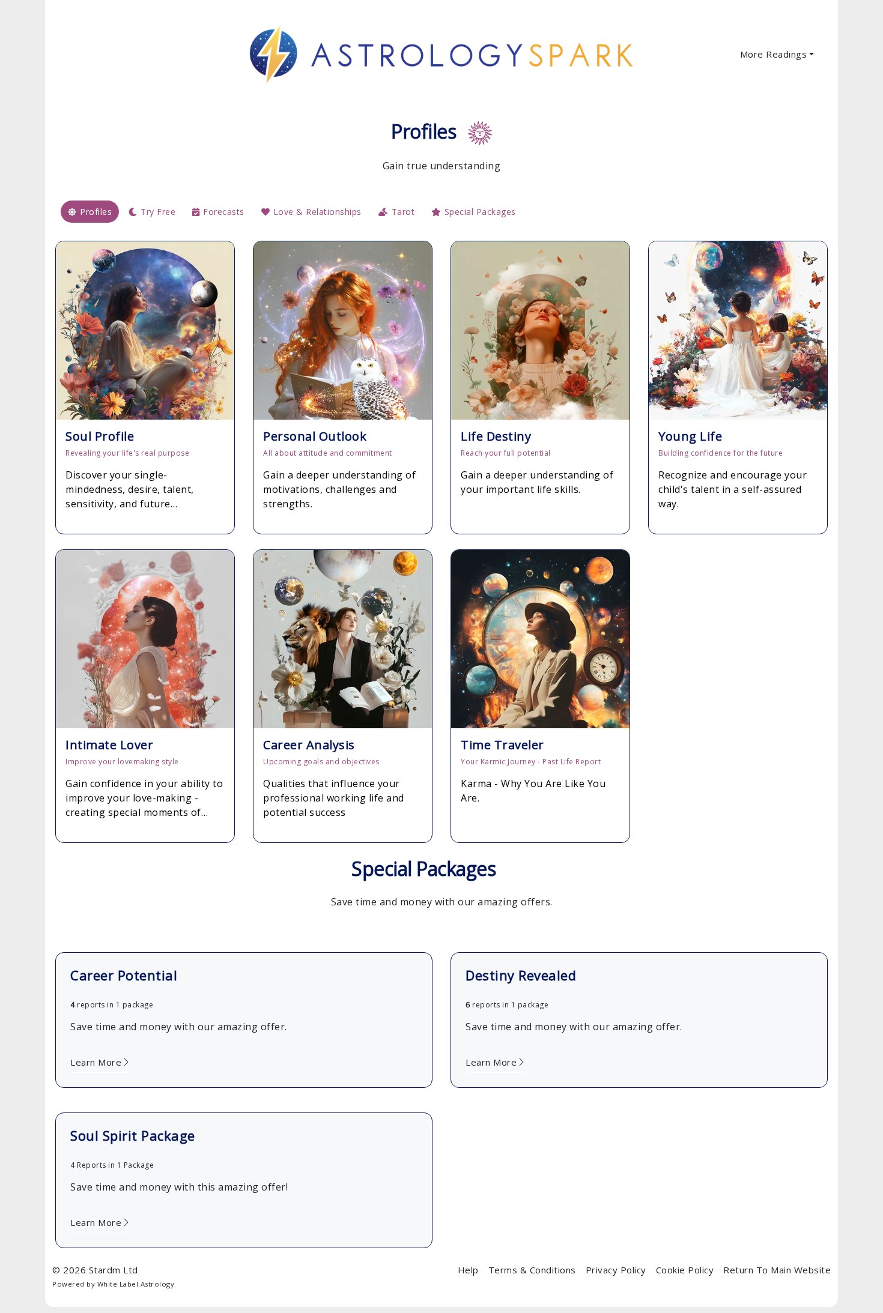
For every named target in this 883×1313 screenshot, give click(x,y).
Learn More (95, 1062)
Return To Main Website (777, 1270)
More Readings (773, 54)
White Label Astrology (136, 1283)
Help (468, 1270)
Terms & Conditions (532, 1270)
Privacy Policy (616, 1270)
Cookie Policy (685, 1270)
